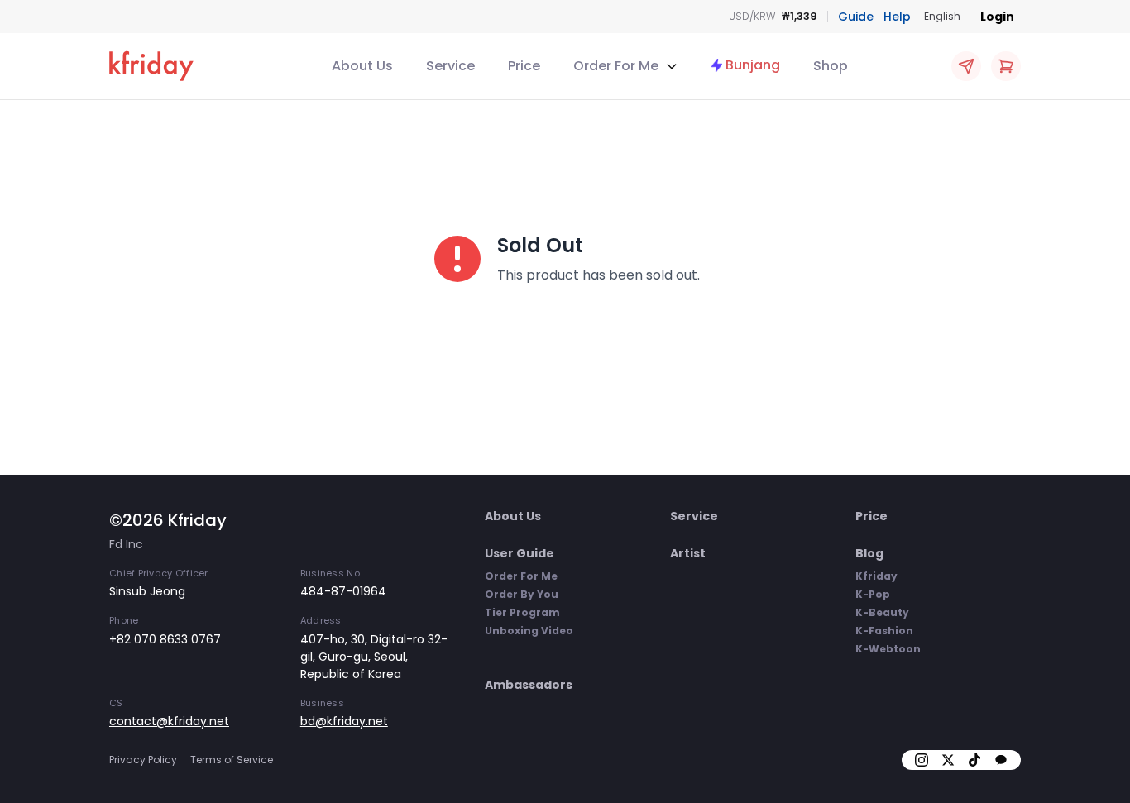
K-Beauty (882, 612)
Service (450, 65)
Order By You (521, 594)
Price (524, 65)
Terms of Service (231, 760)
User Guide (519, 553)
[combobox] (942, 16)
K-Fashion (884, 631)
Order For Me (521, 576)
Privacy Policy (143, 760)
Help (897, 16)
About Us (362, 65)
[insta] (921, 760)
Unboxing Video (529, 631)
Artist (688, 553)
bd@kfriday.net (344, 721)
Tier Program (522, 612)
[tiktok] (974, 760)
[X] (948, 760)
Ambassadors (528, 684)
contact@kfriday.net (169, 721)
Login (997, 16)
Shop (830, 65)
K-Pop (872, 594)
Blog (869, 553)
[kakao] (1001, 760)
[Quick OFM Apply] (966, 66)
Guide (856, 16)
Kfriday (876, 576)
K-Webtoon (888, 649)
